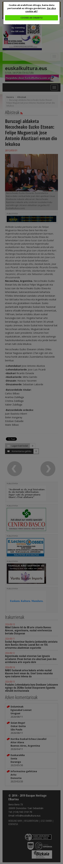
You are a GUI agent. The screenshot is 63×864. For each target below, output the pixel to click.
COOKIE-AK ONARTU (31, 17)
